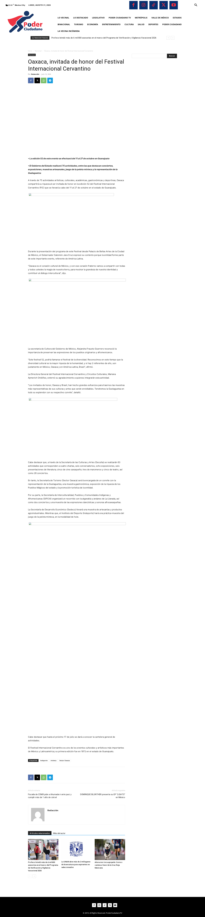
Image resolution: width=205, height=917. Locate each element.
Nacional (38, 51)
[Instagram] (143, 5)
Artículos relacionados (40, 833)
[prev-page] (30, 876)
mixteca (53, 760)
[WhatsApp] (43, 80)
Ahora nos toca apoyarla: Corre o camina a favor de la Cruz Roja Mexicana (108, 865)
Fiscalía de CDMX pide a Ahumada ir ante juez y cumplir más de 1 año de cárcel (49, 796)
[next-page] (34, 876)
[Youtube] (173, 5)
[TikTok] (153, 5)
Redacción (35, 74)
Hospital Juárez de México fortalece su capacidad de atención (80, 38)
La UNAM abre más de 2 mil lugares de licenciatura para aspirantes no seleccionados (75, 864)
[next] (172, 38)
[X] (163, 5)
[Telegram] (50, 80)
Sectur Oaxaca (64, 760)
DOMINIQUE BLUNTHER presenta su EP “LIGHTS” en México (102, 796)
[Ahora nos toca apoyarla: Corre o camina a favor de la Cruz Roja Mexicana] (110, 849)
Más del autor (59, 833)
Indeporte (44, 760)
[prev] (168, 38)
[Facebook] (133, 5)
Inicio (30, 51)
